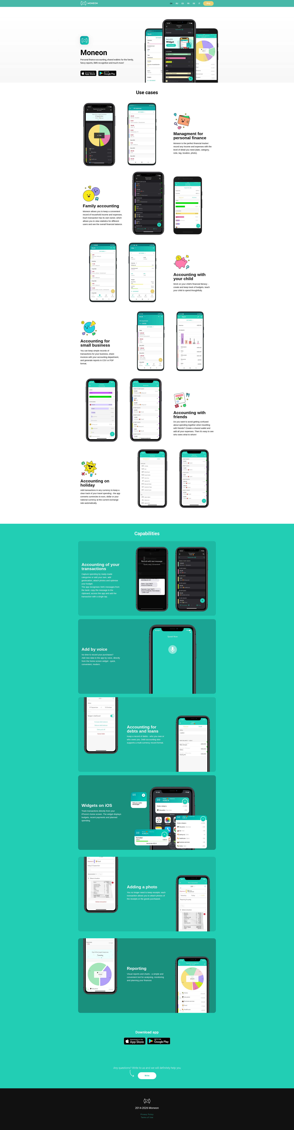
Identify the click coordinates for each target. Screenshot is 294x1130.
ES (183, 3)
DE (194, 3)
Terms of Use (147, 1117)
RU (177, 3)
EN (171, 3)
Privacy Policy (147, 1114)
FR (188, 3)
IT (199, 3)
